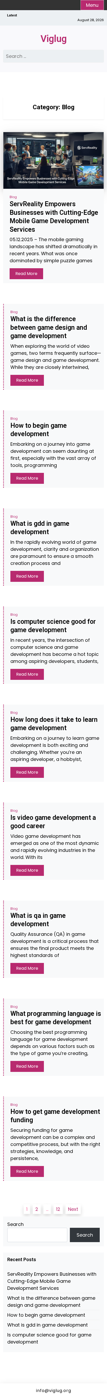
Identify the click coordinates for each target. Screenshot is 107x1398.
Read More (26, 274)
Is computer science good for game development (53, 626)
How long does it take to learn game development (54, 724)
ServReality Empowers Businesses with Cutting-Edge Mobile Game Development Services (54, 216)
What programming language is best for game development (55, 1018)
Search (15, 1224)
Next (73, 1209)
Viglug (54, 38)
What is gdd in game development (39, 528)
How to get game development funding (55, 1116)
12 (58, 1209)
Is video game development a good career (53, 822)
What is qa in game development (38, 920)
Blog (13, 197)
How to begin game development (38, 430)
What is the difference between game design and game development (48, 327)
